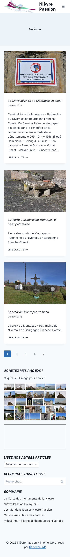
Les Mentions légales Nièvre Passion (28, 509)
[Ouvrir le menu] (63, 6)
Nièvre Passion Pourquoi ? (21, 504)
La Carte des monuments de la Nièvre (29, 498)
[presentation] (35, 72)
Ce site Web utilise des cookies (24, 515)
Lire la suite (18, 157)
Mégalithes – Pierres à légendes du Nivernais (33, 520)
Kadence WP (37, 547)
